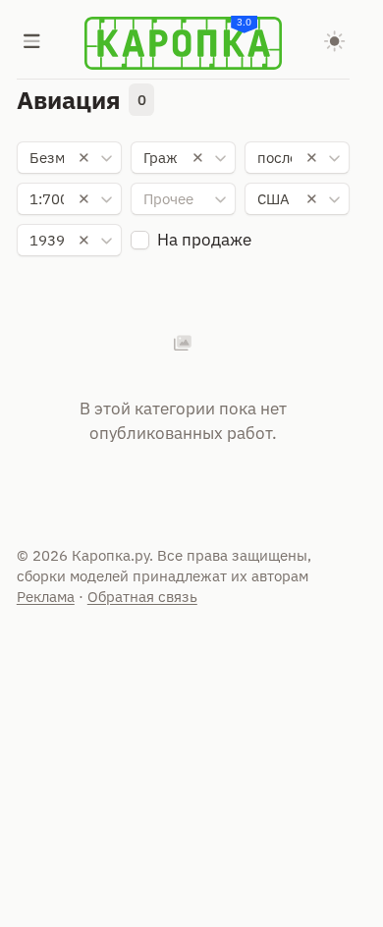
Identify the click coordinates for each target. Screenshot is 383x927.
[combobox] (70, 158)
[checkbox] (140, 240)
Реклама (46, 596)
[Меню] (32, 43)
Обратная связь (142, 596)
